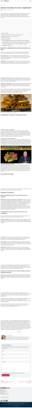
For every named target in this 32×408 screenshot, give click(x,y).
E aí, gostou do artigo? (5, 37)
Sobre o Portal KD (3, 390)
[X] (7, 401)
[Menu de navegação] (2, 1)
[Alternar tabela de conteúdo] (29, 33)
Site (2, 358)
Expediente (2, 389)
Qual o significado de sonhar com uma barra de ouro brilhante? (15, 40)
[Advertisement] (15, 26)
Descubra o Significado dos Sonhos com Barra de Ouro (12, 34)
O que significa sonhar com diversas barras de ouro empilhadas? (16, 42)
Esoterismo (12, 9)
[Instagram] (3, 401)
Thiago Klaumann (4, 9)
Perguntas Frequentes (5, 39)
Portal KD (13, 188)
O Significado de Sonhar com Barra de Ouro (10, 36)
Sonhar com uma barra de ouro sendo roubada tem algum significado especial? (14, 44)
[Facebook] (1, 401)
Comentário (4, 361)
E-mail (3, 354)
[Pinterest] (5, 401)
